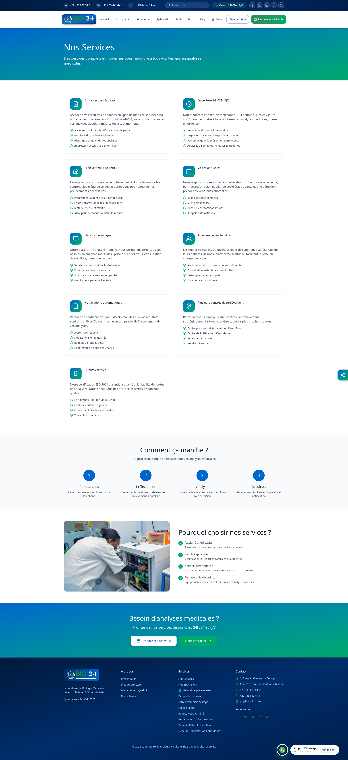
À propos (120, 19)
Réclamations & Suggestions (195, 719)
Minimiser (328, 749)
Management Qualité (134, 690)
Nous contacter (195, 641)
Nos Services (186, 678)
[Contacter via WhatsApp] (282, 750)
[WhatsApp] (281, 5)
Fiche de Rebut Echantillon (194, 725)
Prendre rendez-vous (156, 641)
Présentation (128, 678)
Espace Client (238, 19)
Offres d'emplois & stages (194, 702)
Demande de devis (189, 696)
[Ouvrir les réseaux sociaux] (343, 375)
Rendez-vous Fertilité (270, 19)
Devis (219, 19)
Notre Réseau (129, 696)
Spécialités (163, 19)
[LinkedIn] (259, 5)
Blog (191, 19)
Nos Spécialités (187, 684)
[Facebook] (252, 5)
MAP (179, 19)
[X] (274, 5)
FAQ (202, 19)
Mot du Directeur (131, 684)
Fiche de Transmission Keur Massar (199, 731)
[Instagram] (267, 5)
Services (141, 19)
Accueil (104, 19)
